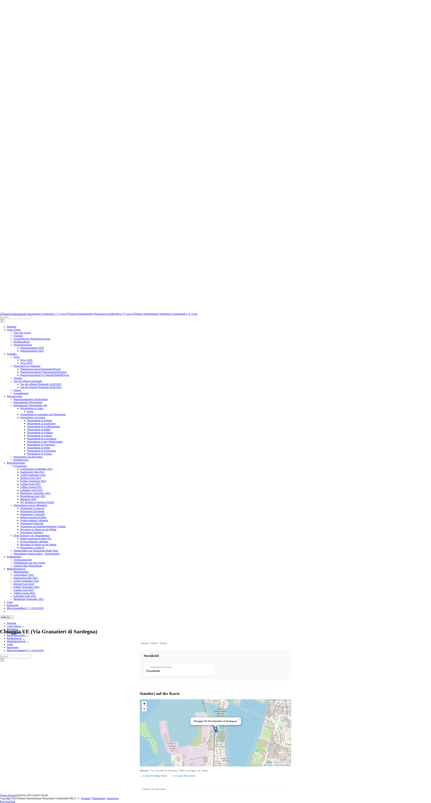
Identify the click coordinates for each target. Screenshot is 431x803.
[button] (215, 729)
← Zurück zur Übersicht (152, 789)
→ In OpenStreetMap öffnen (154, 776)
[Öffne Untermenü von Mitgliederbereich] (27, 642)
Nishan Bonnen (8, 795)
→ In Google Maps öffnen (183, 776)
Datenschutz (98, 798)
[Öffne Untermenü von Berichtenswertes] (27, 636)
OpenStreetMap (283, 764)
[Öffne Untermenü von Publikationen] (23, 639)
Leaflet (269, 764)
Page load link (7, 801)
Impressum (113, 798)
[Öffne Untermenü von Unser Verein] (22, 627)
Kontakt (86, 798)
